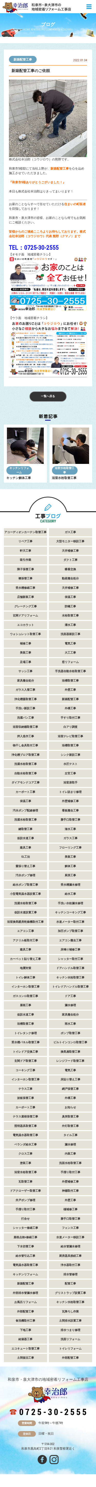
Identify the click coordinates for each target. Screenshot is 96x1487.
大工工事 (70, 652)
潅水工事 (70, 829)
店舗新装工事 (25, 597)
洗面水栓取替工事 (70, 1163)
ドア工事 (70, 996)
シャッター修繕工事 (25, 1228)
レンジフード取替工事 (70, 1061)
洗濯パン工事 (25, 717)
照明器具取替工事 (25, 1126)
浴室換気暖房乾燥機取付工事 (25, 921)
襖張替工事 (25, 578)
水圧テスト (70, 764)
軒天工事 (25, 550)
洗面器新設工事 (70, 634)
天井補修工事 (70, 550)
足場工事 (25, 662)
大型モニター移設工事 (70, 541)
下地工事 (25, 1330)
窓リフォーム (70, 662)
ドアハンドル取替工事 (70, 968)
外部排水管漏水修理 (25, 1293)
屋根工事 (25, 1005)
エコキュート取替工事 (26, 1348)
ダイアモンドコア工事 (26, 782)
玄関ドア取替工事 (25, 1061)
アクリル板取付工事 (25, 940)
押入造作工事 (25, 736)
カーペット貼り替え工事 (25, 959)
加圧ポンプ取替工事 (70, 931)
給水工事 (70, 894)
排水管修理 (70, 1274)
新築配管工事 (23, 59)
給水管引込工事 (25, 1255)
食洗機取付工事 (25, 1320)
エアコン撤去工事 (70, 940)
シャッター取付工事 (70, 959)
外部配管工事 (25, 1311)
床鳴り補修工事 (70, 949)
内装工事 (70, 1153)
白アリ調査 (70, 727)
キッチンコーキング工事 (70, 912)
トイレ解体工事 (25, 977)
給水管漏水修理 (70, 1246)
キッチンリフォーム (19, 470)
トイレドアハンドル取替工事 (70, 986)
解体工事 (70, 866)
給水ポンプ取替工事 (25, 884)
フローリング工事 (70, 847)
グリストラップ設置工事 (70, 1293)
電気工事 (70, 643)
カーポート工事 (25, 792)
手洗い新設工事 (25, 708)
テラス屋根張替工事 (25, 1116)
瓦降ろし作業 (70, 1311)
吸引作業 (25, 560)
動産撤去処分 (70, 578)
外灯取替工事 (70, 1126)
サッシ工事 (25, 671)
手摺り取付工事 (70, 1172)
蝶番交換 (70, 569)
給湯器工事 (25, 1339)
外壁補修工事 (70, 801)
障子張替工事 (25, 569)
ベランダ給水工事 (25, 1144)
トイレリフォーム (70, 1348)
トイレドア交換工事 (25, 1051)
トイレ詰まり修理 (70, 792)
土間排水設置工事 (70, 1320)
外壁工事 (70, 689)
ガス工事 (70, 532)
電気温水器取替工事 (25, 1135)
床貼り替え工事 (70, 1079)
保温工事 (70, 597)
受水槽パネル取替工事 (26, 1042)
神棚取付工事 (70, 1190)
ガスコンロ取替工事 (25, 996)
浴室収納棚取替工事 (25, 727)
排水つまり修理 (70, 1330)
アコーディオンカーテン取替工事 (25, 532)
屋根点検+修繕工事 (25, 1237)
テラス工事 (25, 1088)
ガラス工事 (70, 838)
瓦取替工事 (25, 1181)
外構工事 (70, 708)
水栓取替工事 (70, 615)
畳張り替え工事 (25, 866)
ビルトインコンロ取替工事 (70, 1042)
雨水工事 (70, 1023)
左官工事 (70, 773)
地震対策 (25, 968)
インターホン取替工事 (26, 986)
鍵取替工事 (25, 829)
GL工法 (25, 856)
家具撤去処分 (25, 680)
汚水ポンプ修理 (25, 875)
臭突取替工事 (70, 1116)
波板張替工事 (25, 1098)
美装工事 (25, 652)
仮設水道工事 (25, 838)
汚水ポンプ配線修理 (25, 810)
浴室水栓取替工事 (64, 470)
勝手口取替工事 (70, 819)
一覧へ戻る (48, 396)
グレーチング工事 (25, 606)
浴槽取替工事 (70, 680)
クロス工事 (25, 1153)
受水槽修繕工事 (25, 587)
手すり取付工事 (70, 717)
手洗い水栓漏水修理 (70, 903)
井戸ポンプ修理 (25, 1200)
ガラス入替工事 (25, 689)
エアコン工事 (25, 931)
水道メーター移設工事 (70, 1237)
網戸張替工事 (70, 1088)
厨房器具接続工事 (70, 1255)
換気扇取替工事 (70, 1051)
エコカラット (25, 625)
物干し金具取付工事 (25, 745)
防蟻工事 (70, 606)
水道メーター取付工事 (70, 921)
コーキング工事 (25, 1070)
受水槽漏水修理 (70, 884)
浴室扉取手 (70, 782)
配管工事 (70, 1283)
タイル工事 (70, 1135)
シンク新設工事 (70, 754)
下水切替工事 (25, 1246)
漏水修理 (70, 1005)
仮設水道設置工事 (25, 912)
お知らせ (70, 1107)
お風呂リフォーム (25, 1302)
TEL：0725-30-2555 (34, 247)
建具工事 (25, 847)
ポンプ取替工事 (70, 1033)
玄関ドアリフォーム (25, 615)
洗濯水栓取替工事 (25, 764)
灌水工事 (70, 625)
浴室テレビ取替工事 (70, 736)
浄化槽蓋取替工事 (25, 699)
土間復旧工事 (25, 1357)
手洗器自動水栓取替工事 (70, 671)
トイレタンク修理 (25, 1033)
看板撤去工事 (70, 810)
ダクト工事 (70, 560)
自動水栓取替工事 (25, 773)
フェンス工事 (70, 1228)
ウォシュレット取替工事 (25, 634)
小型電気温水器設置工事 (25, 894)
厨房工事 (70, 875)
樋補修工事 (70, 1209)
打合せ (25, 1218)
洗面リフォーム (70, 1339)
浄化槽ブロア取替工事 (26, 754)
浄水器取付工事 (70, 1265)
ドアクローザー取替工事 (25, 1190)
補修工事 (25, 643)
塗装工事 (25, 1163)
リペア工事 (25, 541)
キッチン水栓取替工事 (70, 977)
